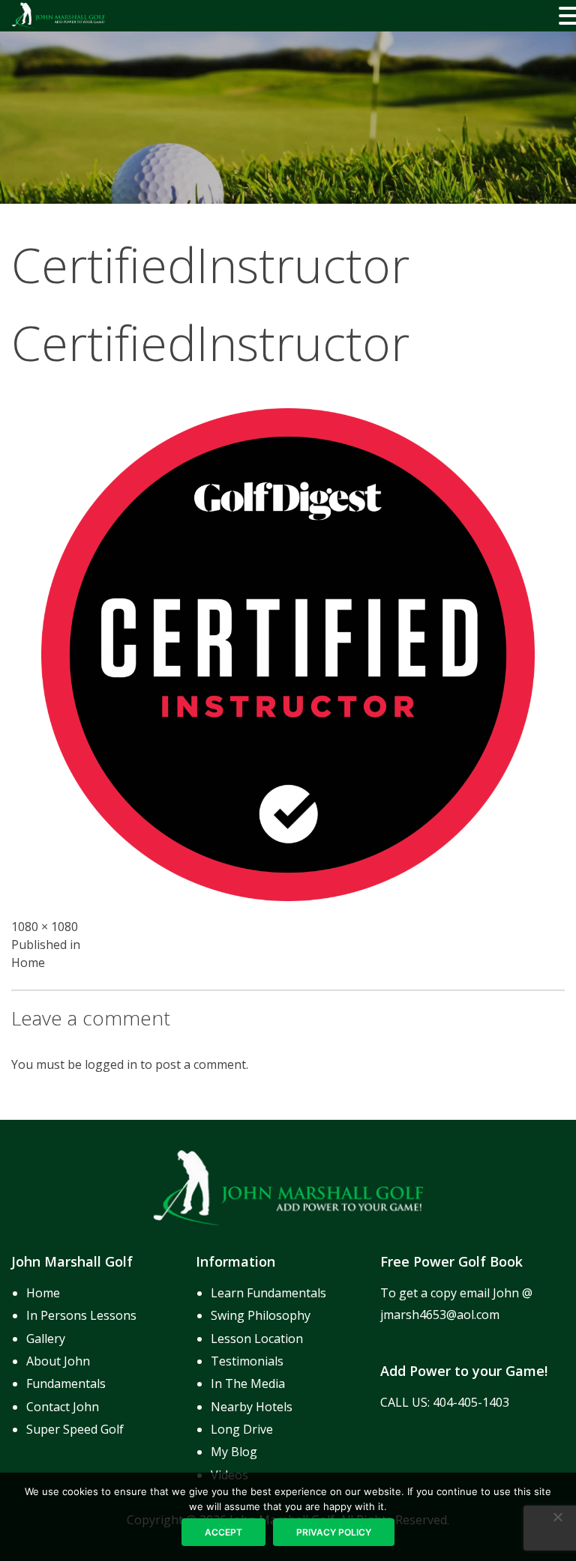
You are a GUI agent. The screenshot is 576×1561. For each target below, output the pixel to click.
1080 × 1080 (44, 926)
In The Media (248, 1383)
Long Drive (242, 1429)
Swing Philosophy (260, 1315)
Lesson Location (257, 1338)
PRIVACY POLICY (333, 1532)
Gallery (45, 1338)
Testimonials (247, 1361)
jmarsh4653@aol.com (440, 1314)
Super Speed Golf (75, 1429)
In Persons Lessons (81, 1315)
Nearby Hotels (251, 1406)
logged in (111, 1064)
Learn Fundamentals (268, 1293)
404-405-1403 (471, 1402)
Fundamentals (66, 1383)
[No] (557, 1516)
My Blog (234, 1451)
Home (43, 1293)
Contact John (62, 1406)
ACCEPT (223, 1532)
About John (58, 1361)
